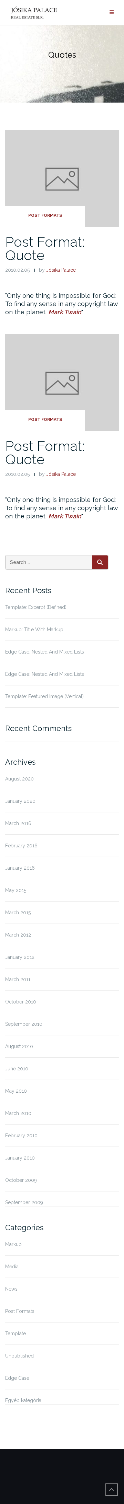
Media (12, 1266)
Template (15, 1333)
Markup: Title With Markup (34, 629)
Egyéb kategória (23, 1400)
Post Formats (45, 215)
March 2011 (17, 979)
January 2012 (19, 957)
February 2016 (21, 845)
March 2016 (18, 823)
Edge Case (17, 1378)
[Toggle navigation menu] (111, 12)
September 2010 (23, 1024)
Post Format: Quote (45, 248)
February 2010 (21, 1135)
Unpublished (19, 1356)
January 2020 (20, 801)
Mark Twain (64, 312)
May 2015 (15, 890)
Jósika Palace (61, 270)
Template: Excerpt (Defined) (35, 607)
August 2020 (19, 779)
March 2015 (18, 912)
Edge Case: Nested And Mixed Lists (44, 652)
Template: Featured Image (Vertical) (44, 696)
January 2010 (20, 1158)
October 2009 (21, 1180)
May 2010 (16, 1091)
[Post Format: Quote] (62, 178)
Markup (13, 1244)
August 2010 (19, 1046)
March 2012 (18, 935)
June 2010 (16, 1068)
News (11, 1289)
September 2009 (24, 1202)
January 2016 (20, 868)
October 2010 (20, 1001)
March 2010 (18, 1113)
